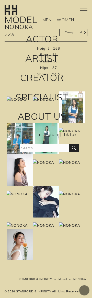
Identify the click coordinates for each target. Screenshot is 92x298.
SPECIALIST (42, 97)
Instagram (48, 134)
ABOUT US (42, 116)
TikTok (70, 134)
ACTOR (42, 39)
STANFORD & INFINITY (35, 279)
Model (63, 279)
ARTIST (42, 58)
